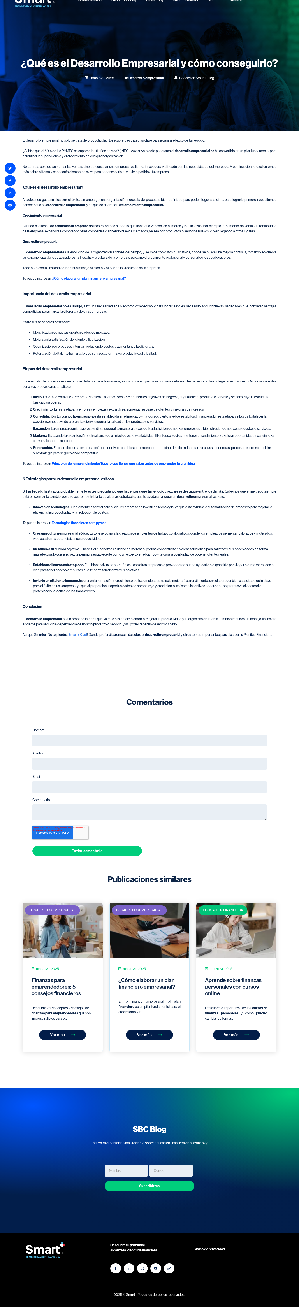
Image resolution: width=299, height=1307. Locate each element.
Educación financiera (223, 910)
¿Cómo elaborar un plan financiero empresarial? (89, 278)
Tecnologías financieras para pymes (79, 523)
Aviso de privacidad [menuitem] (210, 1249)
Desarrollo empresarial (52, 910)
